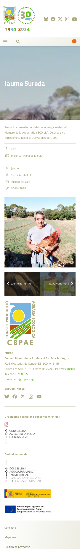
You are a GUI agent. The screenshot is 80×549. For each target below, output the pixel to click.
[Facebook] (53, 19)
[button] (5, 41)
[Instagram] (67, 19)
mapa (70, 368)
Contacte (10, 527)
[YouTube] (74, 19)
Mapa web (10, 537)
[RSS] (46, 19)
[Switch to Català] (75, 42)
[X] (60, 19)
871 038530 (23, 374)
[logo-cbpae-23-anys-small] (19, 18)
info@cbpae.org (24, 379)
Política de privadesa (17, 547)
